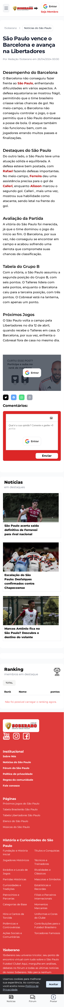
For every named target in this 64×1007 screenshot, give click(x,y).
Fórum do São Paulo (16, 768)
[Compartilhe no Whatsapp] (22, 397)
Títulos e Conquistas (46, 850)
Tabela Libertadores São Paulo (21, 815)
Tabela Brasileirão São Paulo (20, 809)
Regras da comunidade (18, 779)
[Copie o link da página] (30, 397)
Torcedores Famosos (47, 933)
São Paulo (25, 83)
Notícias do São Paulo (17, 762)
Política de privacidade (18, 774)
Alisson (36, 186)
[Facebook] (26, 736)
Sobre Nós (9, 756)
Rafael (8, 171)
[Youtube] (6, 736)
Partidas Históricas (14, 879)
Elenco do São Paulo (15, 821)
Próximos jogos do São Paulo (21, 803)
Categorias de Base (15, 904)
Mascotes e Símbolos (47, 879)
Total (9, 682)
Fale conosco (11, 785)
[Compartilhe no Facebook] (14, 397)
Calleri (8, 186)
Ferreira (36, 176)
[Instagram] (16, 736)
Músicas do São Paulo (16, 827)
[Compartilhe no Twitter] (6, 397)
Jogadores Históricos (16, 860)
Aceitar (53, 984)
